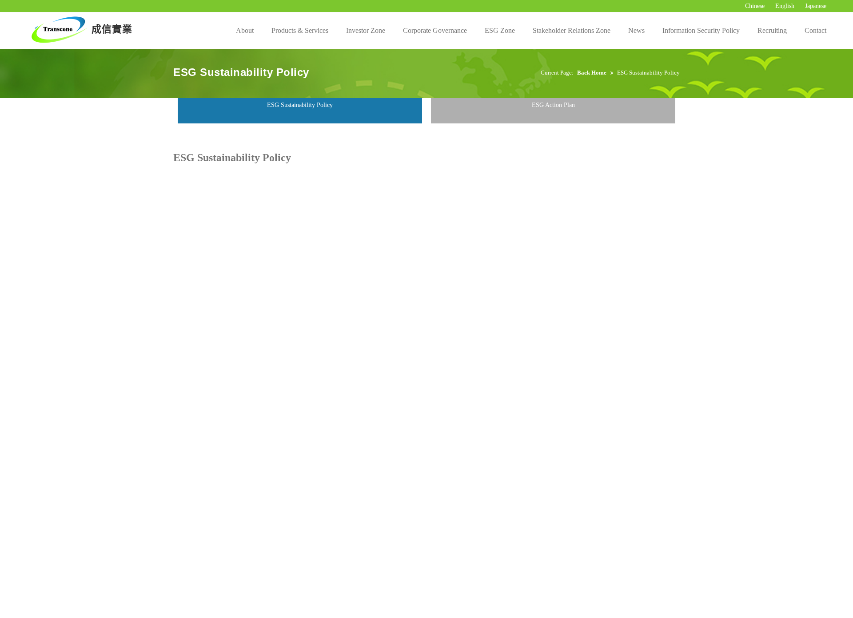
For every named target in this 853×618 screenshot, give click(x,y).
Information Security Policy (701, 30)
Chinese (755, 6)
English (784, 6)
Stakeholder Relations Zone (571, 30)
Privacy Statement (256, 133)
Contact (815, 30)
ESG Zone (500, 30)
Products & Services (299, 30)
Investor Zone (365, 30)
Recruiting (772, 30)
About (245, 30)
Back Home (591, 72)
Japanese (815, 6)
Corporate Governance (435, 30)
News (636, 30)
